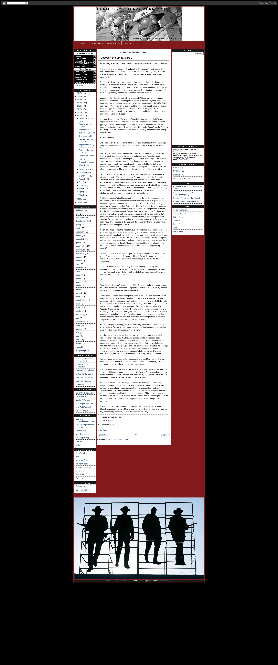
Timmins (79, 478)
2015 (79, 99)
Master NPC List (83, 400)
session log (81, 322)
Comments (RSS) (113, 43)
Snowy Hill (80, 475)
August (82, 179)
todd (78, 336)
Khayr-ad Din (81, 460)
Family (82, 121)
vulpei (78, 347)
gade (78, 243)
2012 (79, 109)
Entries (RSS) (128, 43)
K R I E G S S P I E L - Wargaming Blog (183, 193)
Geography (80, 486)
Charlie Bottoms (180, 213)
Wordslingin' (84, 130)
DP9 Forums (178, 171)
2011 (79, 112)
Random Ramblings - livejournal (186, 198)
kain (78, 264)
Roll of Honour (82, 411)
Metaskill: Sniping (83, 381)
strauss (79, 329)
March (82, 195)
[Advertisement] (188, 99)
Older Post (165, 435)
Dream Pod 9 (178, 175)
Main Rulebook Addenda (82, 365)
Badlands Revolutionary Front (85, 420)
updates (79, 343)
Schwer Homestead (84, 467)
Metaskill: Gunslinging (85, 370)
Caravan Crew (81, 396)
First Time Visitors (96, 43)
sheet (78, 325)
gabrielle (79, 239)
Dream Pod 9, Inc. (165, 581)
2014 (79, 103)
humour (79, 257)
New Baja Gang (82, 438)
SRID (78, 445)
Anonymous (178, 150)
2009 (79, 199)
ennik (78, 228)
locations (80, 268)
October (82, 173)
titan (78, 332)
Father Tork (178, 217)
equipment (80, 232)
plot (77, 307)
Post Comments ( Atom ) (119, 440)
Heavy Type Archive (181, 178)
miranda (79, 289)
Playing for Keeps (86, 156)
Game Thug (178, 220)
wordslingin (177, 152)
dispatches (80, 221)
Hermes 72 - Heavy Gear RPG (131, 9)
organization (81, 300)
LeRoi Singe (178, 231)
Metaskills (80, 385)
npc (77, 297)
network (79, 293)
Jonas (78, 261)
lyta (77, 275)
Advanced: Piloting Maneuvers (84, 359)
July (81, 182)
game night (81, 246)
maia (78, 279)
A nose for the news (87, 162)
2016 (79, 96)
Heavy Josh (178, 224)
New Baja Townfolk (84, 407)
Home (83, 43)
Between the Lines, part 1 (116, 57)
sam (78, 318)
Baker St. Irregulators (85, 393)
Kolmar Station (82, 464)
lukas (78, 271)
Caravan (79, 85)
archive (79, 210)
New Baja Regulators (84, 404)
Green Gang (81, 431)
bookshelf (80, 217)
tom (77, 340)
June (81, 185)
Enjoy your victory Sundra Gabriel (86, 146)
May (81, 188)
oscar (78, 304)
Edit (138, 43)
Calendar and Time (84, 490)
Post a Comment (104, 430)
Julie (175, 228)
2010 (79, 116)
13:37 (121, 417)
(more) (184, 159)
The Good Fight (85, 136)
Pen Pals (83, 159)
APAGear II (178, 168)
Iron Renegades (82, 434)
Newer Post (102, 435)
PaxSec (79, 441)
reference (80, 314)
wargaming (80, 351)
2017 (79, 93)
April (81, 192)
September (84, 176)
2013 (79, 106)
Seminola (80, 471)
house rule (80, 253)
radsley (79, 311)
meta (78, 282)
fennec (79, 235)
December (83, 118)
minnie (79, 286)
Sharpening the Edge (85, 125)
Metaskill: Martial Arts (85, 377)
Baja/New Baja (82, 453)
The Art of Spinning (87, 133)
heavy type (81, 250)
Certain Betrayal (180, 210)
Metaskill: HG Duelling (85, 374)
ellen (78, 225)
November (83, 169)
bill (77, 214)
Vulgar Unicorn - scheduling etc (186, 202)
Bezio (78, 457)
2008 (79, 202)
